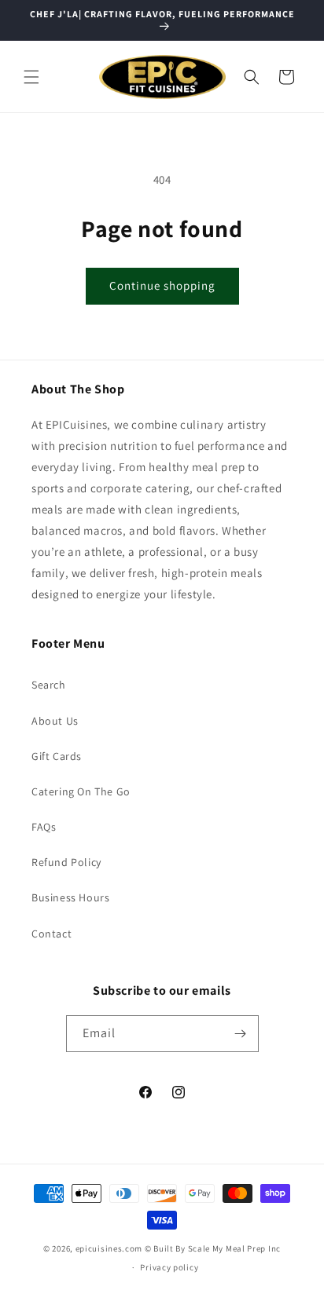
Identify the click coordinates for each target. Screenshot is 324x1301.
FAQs (43, 827)
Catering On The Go (81, 791)
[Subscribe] (240, 1033)
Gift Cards (56, 756)
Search (48, 685)
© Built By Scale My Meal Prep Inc (213, 1248)
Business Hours (70, 897)
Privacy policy (169, 1267)
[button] (31, 77)
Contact (51, 933)
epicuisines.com (109, 1248)
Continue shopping (162, 285)
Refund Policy (66, 862)
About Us (55, 721)
